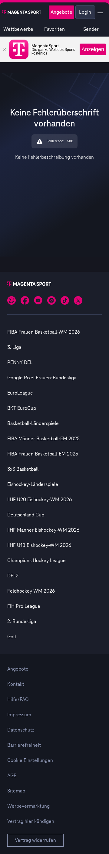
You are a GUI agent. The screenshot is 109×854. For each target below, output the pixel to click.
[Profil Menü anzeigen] (100, 12)
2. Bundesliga (21, 621)
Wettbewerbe (18, 29)
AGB (12, 775)
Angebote (61, 12)
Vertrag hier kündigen (30, 821)
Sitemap (16, 791)
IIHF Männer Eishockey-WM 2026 (43, 530)
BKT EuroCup (21, 408)
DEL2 (12, 576)
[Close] (4, 49)
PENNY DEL (19, 362)
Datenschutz (20, 730)
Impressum (19, 715)
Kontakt (15, 684)
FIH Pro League (23, 606)
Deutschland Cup (25, 515)
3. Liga (14, 347)
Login (85, 12)
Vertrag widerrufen (35, 840)
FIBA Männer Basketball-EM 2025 (43, 438)
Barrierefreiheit (24, 745)
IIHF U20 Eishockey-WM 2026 (39, 499)
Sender (91, 29)
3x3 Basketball (22, 469)
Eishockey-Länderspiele (32, 484)
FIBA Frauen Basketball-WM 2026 (43, 332)
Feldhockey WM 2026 (31, 591)
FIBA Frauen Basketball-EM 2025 (42, 454)
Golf (11, 637)
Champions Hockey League (36, 560)
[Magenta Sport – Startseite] (21, 12)
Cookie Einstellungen (30, 760)
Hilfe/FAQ (18, 699)
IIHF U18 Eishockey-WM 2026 (39, 545)
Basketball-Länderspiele (33, 423)
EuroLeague (20, 393)
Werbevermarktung (28, 806)
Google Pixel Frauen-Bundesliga (41, 378)
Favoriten (54, 29)
